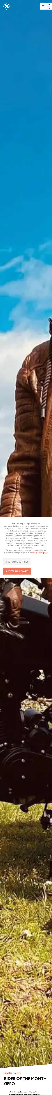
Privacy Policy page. (39, 553)
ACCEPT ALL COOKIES (17, 571)
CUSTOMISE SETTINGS (17, 562)
